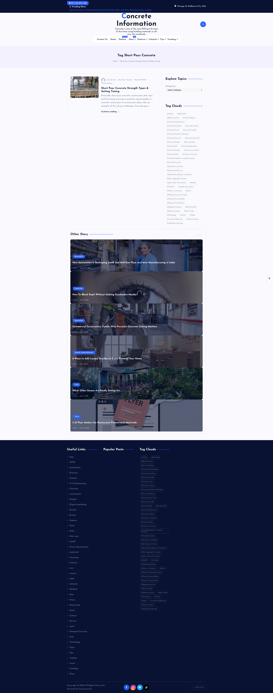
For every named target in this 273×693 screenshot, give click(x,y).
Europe (73, 510)
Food (72, 526)
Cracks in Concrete (190, 154)
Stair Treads (189, 211)
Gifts (72, 531)
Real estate (75, 605)
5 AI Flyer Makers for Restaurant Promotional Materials (105, 422)
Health (193, 183)
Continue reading (109, 112)
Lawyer (73, 573)
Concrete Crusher (192, 126)
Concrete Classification (176, 122)
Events (73, 515)
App (72, 457)
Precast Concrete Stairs (176, 203)
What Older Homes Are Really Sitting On (96, 390)
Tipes (72, 647)
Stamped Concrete (78, 632)
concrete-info (111, 80)
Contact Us (102, 39)
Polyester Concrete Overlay (177, 195)
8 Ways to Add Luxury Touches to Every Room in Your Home (107, 358)
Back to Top (200, 687)
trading (73, 658)
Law (71, 568)
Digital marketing (78, 505)
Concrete (74, 489)
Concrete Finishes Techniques (178, 134)
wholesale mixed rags (175, 223)
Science (73, 616)
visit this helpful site (175, 219)
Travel (184, 215)
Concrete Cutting (190, 130)
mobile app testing (186, 187)
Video (193, 215)
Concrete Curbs (173, 130)
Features (141, 39)
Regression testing (174, 207)
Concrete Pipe (190, 142)
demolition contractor (175, 166)
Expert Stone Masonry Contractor (180, 174)
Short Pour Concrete (125, 80)
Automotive (75, 468)
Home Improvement (84, 352)
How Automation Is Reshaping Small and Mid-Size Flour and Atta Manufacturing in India (110, 10)
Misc (72, 595)
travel (72, 663)
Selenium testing (174, 211)
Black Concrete (173, 118)
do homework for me (175, 170)
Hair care (74, 536)
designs (73, 499)
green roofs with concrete (177, 183)
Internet (73, 563)
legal (72, 579)
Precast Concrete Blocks (176, 199)
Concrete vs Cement (192, 150)
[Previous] (197, 234)
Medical (73, 589)
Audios (170, 114)
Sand (72, 610)
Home (113, 39)
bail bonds (182, 114)
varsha (75, 268)
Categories (171, 86)
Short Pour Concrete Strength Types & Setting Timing (140, 61)
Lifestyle (153, 39)
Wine (72, 674)
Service (73, 621)
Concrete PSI (172, 146)
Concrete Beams (189, 118)
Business (79, 256)
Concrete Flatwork (174, 138)
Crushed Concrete (174, 162)
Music (189, 191)
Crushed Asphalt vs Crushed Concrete (181, 158)
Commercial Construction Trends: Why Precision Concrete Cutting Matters (115, 326)
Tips (162, 39)
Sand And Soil (191, 207)
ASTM (72, 462)
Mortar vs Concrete (175, 191)
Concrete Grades (174, 142)
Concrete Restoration (189, 146)
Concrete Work (173, 154)
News (132, 38)
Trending (171, 39)
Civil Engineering (78, 483)
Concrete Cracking (174, 126)
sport (72, 626)
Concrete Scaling (174, 150)
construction (75, 494)
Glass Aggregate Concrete (177, 178)
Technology (172, 215)
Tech (77, 417)
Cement (73, 478)
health (73, 542)
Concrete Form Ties (192, 138)
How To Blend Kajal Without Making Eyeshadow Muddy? (105, 294)
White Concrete (193, 219)
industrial (74, 552)
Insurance (74, 558)
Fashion (123, 38)
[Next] (201, 234)
